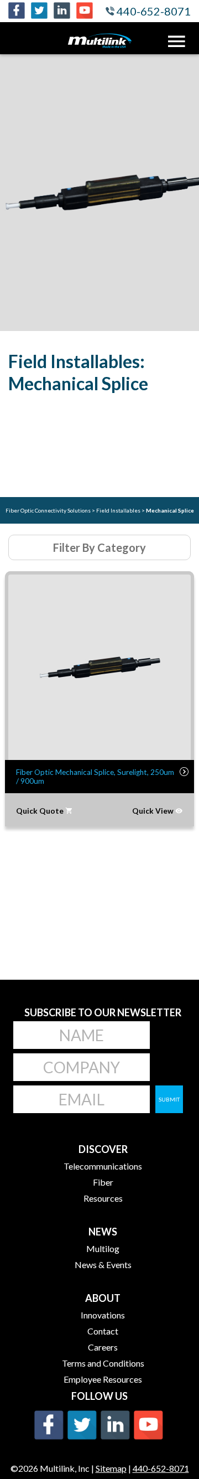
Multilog (102, 1248)
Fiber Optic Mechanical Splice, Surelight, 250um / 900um (95, 776)
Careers (103, 1347)
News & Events (103, 1264)
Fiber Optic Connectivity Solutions (49, 510)
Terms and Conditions (103, 1363)
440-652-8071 (152, 11)
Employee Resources (103, 1379)
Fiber (103, 1182)
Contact (102, 1331)
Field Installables (119, 510)
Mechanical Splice (170, 510)
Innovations (103, 1315)
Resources (103, 1198)
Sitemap (111, 1468)
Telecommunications (103, 1166)
